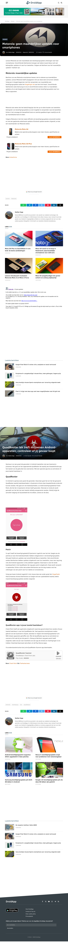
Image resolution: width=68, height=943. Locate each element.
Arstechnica (13, 157)
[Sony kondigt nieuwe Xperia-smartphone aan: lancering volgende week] (9, 384)
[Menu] (7, 3)
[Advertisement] (34, 99)
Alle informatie (54, 137)
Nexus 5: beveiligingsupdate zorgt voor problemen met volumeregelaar (48, 756)
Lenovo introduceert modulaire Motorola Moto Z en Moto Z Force (17, 277)
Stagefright (56, 574)
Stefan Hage (11, 52)
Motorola (14, 198)
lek (21, 704)
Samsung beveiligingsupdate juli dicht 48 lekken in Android (18, 781)
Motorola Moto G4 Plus (23, 144)
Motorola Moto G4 (21, 129)
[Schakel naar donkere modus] (59, 2)
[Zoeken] (61, 3)
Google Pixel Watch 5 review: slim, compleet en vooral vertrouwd (36, 364)
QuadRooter (27, 704)
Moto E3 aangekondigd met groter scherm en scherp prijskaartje (47, 277)
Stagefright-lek (30, 84)
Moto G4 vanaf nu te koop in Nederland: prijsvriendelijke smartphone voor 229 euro (45, 251)
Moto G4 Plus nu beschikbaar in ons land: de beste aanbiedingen (18, 249)
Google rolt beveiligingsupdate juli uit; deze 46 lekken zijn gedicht (49, 781)
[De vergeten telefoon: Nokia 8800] (9, 827)
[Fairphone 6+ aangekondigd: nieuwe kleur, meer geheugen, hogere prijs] (9, 375)
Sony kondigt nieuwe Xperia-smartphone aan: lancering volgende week (38, 382)
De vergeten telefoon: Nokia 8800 (26, 825)
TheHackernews (25, 663)
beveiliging (15, 704)
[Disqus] (34, 307)
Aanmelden (10, 928)
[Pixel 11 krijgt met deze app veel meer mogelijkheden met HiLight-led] (9, 393)
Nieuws (12, 21)
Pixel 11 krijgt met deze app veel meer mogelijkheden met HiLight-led (38, 391)
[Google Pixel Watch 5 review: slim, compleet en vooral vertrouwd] (9, 367)
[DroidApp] (34, 2)
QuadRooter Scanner (24, 653)
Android (8, 704)
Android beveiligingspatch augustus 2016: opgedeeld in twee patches (18, 756)
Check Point (13, 663)
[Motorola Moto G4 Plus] (11, 149)
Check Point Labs (30, 655)
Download (58, 656)
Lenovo (7, 198)
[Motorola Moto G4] (11, 134)
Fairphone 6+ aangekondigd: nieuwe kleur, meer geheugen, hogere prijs (38, 373)
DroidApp (7, 21)
